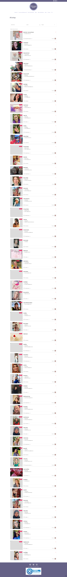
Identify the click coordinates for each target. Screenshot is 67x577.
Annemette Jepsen (26, 229)
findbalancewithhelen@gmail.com (28, 86)
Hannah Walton (25, 354)
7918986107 (26, 449)
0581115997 (26, 314)
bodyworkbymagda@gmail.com (28, 544)
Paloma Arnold (25, 188)
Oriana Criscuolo (25, 63)
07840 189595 (26, 418)
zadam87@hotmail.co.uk (27, 513)
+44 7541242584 (26, 262)
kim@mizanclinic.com (27, 293)
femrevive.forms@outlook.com (28, 357)
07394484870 (26, 127)
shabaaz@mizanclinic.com (27, 137)
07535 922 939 (26, 283)
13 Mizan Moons (27, 59)
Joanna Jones (25, 458)
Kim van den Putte (26, 292)
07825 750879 (26, 470)
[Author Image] (55, 38)
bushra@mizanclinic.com (27, 33)
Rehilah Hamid (25, 333)
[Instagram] (56, 0)
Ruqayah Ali (25, 448)
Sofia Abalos (25, 531)
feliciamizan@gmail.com (27, 159)
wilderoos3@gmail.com (27, 211)
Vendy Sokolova (25, 261)
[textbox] (42, 24)
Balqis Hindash (25, 167)
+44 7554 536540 (26, 54)
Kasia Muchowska (26, 417)
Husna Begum (25, 281)
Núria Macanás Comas (26, 396)
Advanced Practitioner (28, 38)
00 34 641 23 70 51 (26, 210)
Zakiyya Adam (25, 427)
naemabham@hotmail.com (27, 471)
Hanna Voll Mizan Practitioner (27, 302)
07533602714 (26, 85)
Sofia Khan (25, 365)
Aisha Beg (24, 125)
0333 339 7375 (26, 179)
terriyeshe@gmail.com (27, 523)
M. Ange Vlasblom (26, 146)
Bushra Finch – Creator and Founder (28, 32)
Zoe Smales (25, 94)
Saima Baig (25, 344)
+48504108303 (26, 543)
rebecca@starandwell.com (27, 180)
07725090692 (26, 241)
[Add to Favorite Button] (55, 42)
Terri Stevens (25, 521)
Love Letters (35, 566)
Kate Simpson (25, 479)
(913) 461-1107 (26, 158)
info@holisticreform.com (27, 55)
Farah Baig (25, 313)
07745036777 (26, 553)
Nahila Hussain (25, 250)
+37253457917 (26, 491)
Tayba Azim (25, 219)
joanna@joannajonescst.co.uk (28, 461)
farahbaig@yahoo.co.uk (27, 315)
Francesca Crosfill (26, 73)
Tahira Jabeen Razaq (26, 198)
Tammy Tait (25, 115)
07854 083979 (26, 522)
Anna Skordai (25, 375)
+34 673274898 (26, 189)
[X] (55, 0)
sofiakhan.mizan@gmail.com (28, 367)
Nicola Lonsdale (25, 240)
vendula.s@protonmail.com (27, 263)
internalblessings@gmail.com (28, 284)
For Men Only (27, 142)
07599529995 (26, 75)
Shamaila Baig (25, 406)
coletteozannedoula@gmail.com (28, 440)
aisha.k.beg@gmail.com (27, 128)
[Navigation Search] (52, 13)
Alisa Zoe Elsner (25, 271)
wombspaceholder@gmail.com (28, 419)
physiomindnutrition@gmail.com (28, 232)
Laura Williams (25, 552)
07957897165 (26, 345)
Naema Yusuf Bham (26, 469)
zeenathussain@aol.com (27, 107)
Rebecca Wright (25, 177)
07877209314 (26, 366)
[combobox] (48, 25)
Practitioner (26, 90)
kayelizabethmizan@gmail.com (28, 388)
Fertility (26, 267)
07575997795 (26, 231)
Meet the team (30, 566)
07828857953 (26, 106)
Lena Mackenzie (25, 42)
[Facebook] (53, 0)
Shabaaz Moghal (25, 136)
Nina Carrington (25, 323)
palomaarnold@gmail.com (27, 190)
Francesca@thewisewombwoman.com (29, 76)
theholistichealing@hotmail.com (28, 346)
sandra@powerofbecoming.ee (28, 492)
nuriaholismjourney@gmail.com (28, 397)
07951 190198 (26, 439)
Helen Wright (25, 84)
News (38, 566)
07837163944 (26, 387)
